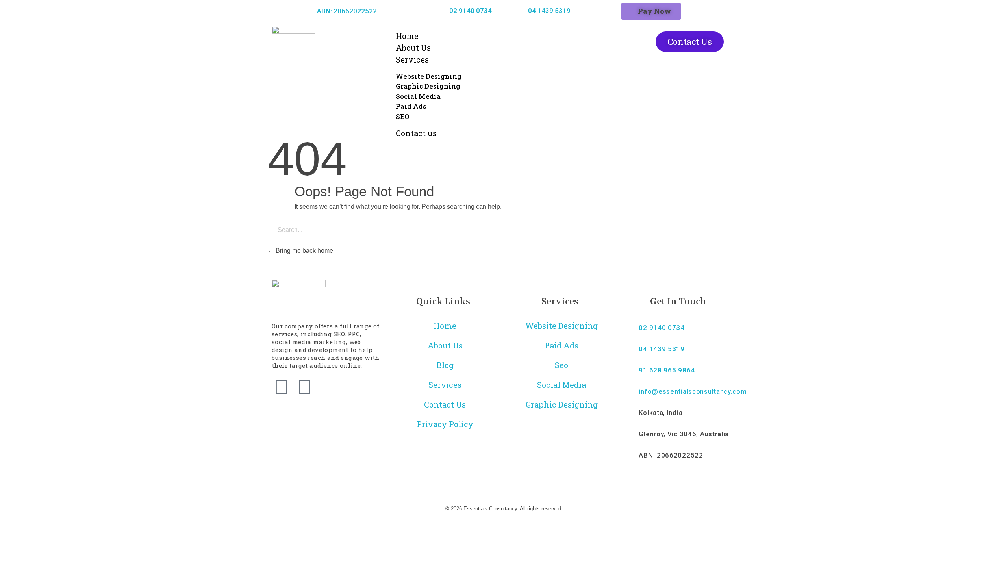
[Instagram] (305, 387)
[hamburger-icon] (604, 38)
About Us (413, 48)
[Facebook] (281, 387)
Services (412, 59)
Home (407, 36)
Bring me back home (303, 250)
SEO (403, 116)
